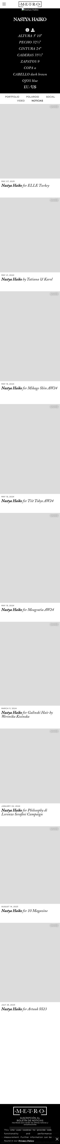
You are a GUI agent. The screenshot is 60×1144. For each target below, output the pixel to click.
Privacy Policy (26, 1141)
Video (21, 100)
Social (50, 96)
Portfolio (12, 96)
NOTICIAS (37, 100)
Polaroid (32, 96)
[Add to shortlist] (27, 30)
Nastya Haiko (12, 185)
